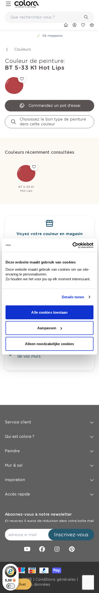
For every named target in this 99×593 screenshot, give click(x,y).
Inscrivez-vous (71, 535)
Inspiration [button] (15, 479)
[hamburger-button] (8, 4)
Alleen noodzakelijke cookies (49, 344)
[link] (26, 4)
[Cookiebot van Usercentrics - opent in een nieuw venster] (72, 245)
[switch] (10, 586)
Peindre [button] (12, 451)
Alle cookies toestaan (49, 312)
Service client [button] (18, 422)
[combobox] (49, 17)
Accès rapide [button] (17, 494)
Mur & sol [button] (14, 465)
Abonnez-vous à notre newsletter (38, 514)
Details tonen (73, 297)
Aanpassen (46, 328)
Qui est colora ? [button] (19, 436)
